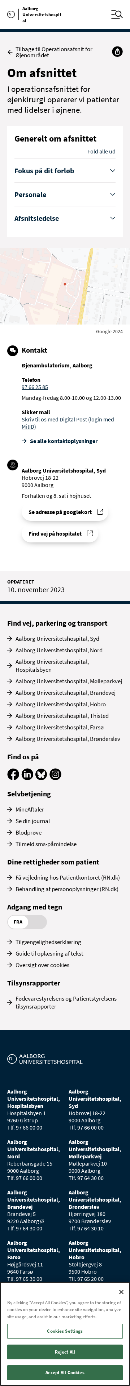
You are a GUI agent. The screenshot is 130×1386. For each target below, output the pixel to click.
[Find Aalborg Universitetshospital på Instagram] (55, 778)
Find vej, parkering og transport (57, 622)
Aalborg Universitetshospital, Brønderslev (68, 739)
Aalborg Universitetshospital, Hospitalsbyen (52, 666)
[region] (65, 1334)
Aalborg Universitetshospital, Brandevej (66, 693)
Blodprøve (29, 832)
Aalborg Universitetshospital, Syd (57, 639)
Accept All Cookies (65, 1372)
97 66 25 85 (35, 386)
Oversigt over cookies (42, 965)
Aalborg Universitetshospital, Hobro (61, 704)
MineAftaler (30, 809)
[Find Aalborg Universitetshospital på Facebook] (13, 778)
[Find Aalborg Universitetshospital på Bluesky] (41, 778)
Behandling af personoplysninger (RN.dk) (67, 889)
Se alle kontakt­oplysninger (64, 440)
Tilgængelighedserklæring (48, 942)
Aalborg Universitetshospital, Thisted (62, 716)
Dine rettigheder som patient (53, 861)
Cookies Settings (65, 1331)
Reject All (65, 1352)
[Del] (117, 51)
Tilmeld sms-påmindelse (46, 844)
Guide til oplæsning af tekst (49, 953)
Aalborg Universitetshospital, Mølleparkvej (69, 681)
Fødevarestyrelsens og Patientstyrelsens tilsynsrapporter (66, 1002)
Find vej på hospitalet (55, 533)
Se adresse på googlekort (60, 511)
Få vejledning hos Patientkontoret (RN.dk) (68, 877)
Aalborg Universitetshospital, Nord (59, 650)
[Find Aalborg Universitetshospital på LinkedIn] (27, 778)
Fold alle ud (101, 151)
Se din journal (33, 821)
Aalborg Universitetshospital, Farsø (60, 727)
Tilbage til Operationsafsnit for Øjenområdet (54, 52)
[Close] (121, 1292)
